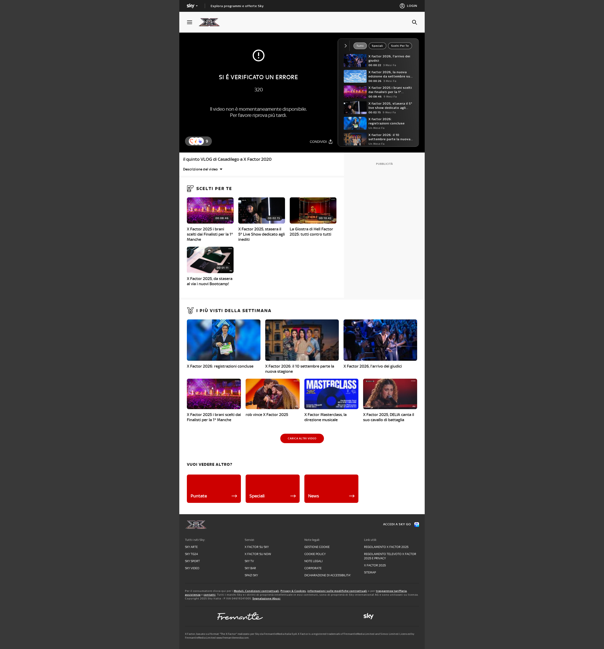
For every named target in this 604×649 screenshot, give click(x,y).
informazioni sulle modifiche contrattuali (337, 591)
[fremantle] (240, 616)
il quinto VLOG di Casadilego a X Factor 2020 (227, 159)
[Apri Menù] (192, 22)
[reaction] (200, 141)
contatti (210, 594)
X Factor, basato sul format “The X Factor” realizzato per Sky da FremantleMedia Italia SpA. (241, 634)
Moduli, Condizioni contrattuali (256, 591)
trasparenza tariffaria (391, 591)
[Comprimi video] (347, 46)
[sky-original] (368, 616)
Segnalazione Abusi (266, 598)
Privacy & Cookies (293, 591)
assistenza (193, 594)
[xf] (211, 22)
